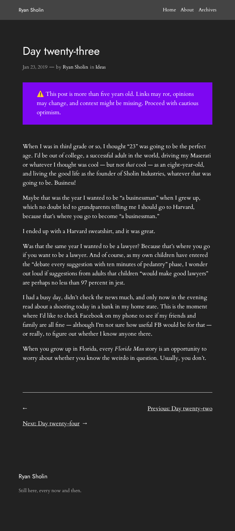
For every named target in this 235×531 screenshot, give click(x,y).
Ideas (100, 67)
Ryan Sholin (31, 9)
